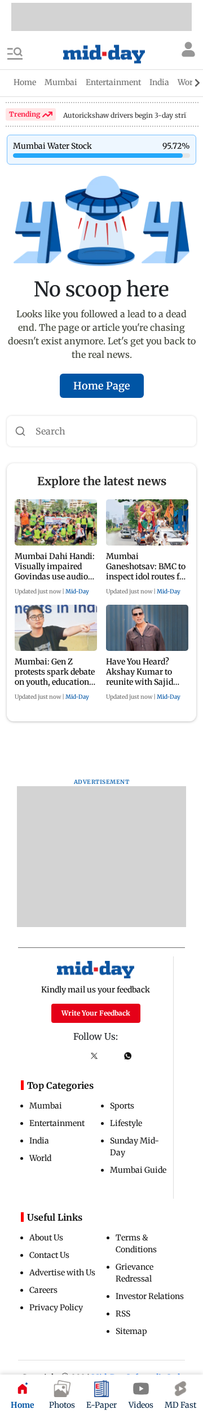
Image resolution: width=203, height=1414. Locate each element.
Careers (43, 1290)
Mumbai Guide (138, 1170)
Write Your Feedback (95, 1013)
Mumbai (45, 1106)
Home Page (101, 385)
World (40, 1158)
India (39, 1141)
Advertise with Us (62, 1272)
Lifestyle (126, 1123)
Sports (122, 1106)
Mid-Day (77, 591)
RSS (123, 1314)
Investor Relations (150, 1296)
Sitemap (131, 1331)
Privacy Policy (56, 1307)
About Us (46, 1238)
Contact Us (49, 1255)
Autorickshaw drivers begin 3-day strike (128, 115)
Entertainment (57, 1123)
